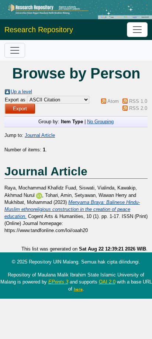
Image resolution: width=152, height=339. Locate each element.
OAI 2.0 (107, 282)
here (78, 289)
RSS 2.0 (138, 108)
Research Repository (38, 30)
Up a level (21, 91)
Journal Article (40, 135)
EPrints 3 (58, 282)
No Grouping (100, 121)
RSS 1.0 (138, 101)
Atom (113, 101)
